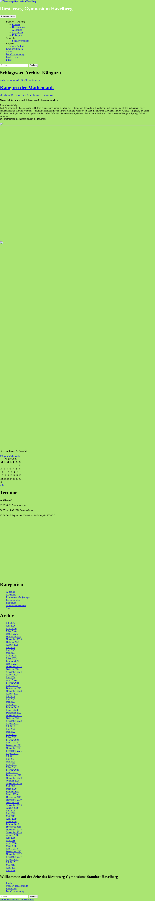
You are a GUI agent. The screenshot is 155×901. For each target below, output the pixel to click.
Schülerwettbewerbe (31, 80)
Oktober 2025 (12, 642)
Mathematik (14, 456)
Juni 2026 (10, 625)
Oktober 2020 (12, 780)
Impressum (11, 888)
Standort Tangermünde (17, 886)
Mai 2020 (10, 786)
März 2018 (11, 846)
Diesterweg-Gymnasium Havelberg (36, 8)
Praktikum (11, 602)
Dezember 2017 (13, 851)
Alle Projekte (18, 46)
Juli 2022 (10, 726)
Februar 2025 (12, 661)
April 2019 (11, 818)
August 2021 (12, 753)
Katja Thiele (20, 95)
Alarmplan (17, 30)
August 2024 (12, 674)
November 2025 (14, 639)
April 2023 (11, 704)
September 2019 (14, 805)
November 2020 (14, 778)
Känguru (4, 456)
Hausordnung (18, 27)
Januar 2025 (12, 663)
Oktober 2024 (12, 669)
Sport (8, 608)
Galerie (9, 51)
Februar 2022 (12, 740)
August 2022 (12, 723)
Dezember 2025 (13, 636)
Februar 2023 (12, 707)
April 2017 (11, 867)
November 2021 (14, 748)
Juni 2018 (10, 837)
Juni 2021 (10, 759)
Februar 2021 (12, 770)
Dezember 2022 (13, 712)
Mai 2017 (10, 865)
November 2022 (14, 715)
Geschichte (17, 32)
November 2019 (14, 799)
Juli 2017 (10, 862)
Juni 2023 (10, 699)
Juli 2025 (10, 647)
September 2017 (14, 857)
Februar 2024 (12, 682)
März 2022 (11, 737)
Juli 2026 (10, 623)
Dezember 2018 (13, 827)
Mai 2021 (10, 761)
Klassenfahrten (13, 600)
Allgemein (15, 80)
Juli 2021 (10, 756)
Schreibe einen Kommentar (40, 95)
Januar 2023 (12, 710)
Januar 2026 (12, 634)
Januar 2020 (12, 794)
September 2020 (14, 783)
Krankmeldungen (14, 49)
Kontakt (16, 24)
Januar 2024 (12, 685)
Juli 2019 (10, 810)
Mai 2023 (10, 702)
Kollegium (17, 35)
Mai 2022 (10, 731)
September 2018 (14, 832)
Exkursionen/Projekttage (18, 597)
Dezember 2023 (13, 688)
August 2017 (12, 859)
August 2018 (12, 835)
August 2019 (12, 808)
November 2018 (14, 829)
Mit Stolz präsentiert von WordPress (17, 899)
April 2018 (11, 843)
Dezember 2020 (13, 775)
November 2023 (14, 691)
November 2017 (14, 854)
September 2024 (14, 672)
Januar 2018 (12, 848)
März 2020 (11, 789)
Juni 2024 (10, 677)
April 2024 (11, 680)
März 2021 (11, 767)
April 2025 (11, 655)
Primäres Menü (8, 16)
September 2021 (14, 750)
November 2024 (14, 666)
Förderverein (12, 57)
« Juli (2, 485)
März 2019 (11, 821)
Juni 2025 (10, 650)
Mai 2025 (10, 653)
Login (9, 883)
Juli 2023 (10, 696)
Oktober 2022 (12, 718)
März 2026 (11, 631)
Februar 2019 (12, 824)
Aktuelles (4, 80)
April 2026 (11, 628)
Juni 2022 (10, 729)
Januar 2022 (12, 742)
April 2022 (11, 734)
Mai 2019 (10, 816)
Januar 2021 (12, 772)
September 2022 (14, 721)
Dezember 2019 (13, 797)
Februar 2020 (12, 791)
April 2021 (11, 764)
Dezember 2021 (13, 745)
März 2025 (11, 658)
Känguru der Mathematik (27, 87)
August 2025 (12, 644)
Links (9, 59)
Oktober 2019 (12, 802)
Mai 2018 (10, 840)
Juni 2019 (10, 813)
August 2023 (12, 693)
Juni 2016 (10, 870)
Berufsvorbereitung (15, 54)
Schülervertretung (20, 40)
